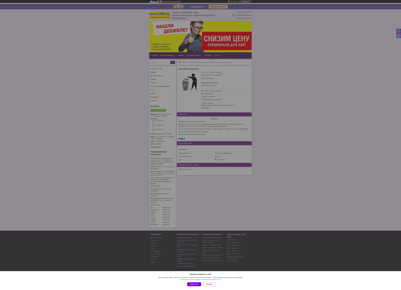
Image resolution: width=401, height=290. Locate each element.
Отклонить (209, 284)
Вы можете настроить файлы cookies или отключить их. (200, 279)
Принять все (194, 284)
